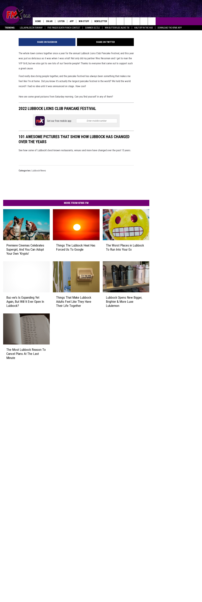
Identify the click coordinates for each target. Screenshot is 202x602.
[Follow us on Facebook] (128, 21)
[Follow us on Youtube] (144, 21)
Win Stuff (84, 21)
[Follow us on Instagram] (136, 21)
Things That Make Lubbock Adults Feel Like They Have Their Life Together (73, 301)
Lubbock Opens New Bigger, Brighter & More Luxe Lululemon (124, 301)
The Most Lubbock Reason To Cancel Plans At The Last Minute (26, 354)
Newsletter (100, 21)
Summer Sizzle (92, 27)
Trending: (10, 27)
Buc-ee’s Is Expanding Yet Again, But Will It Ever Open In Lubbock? (25, 301)
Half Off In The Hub (143, 27)
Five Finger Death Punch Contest (64, 27)
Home (38, 21)
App (72, 21)
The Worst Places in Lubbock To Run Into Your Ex (125, 247)
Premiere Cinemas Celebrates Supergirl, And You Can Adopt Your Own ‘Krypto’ (25, 249)
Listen (61, 21)
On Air (49, 21)
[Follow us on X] (152, 21)
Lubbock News (39, 170)
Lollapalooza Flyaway (31, 27)
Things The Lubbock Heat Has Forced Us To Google (75, 247)
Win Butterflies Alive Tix (117, 27)
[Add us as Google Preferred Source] (120, 21)
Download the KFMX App (170, 27)
